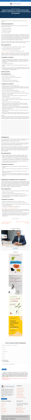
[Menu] (29, 4)
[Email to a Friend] (15, 218)
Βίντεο (2, 406)
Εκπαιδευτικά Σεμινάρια (20, 391)
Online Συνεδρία (3, 409)
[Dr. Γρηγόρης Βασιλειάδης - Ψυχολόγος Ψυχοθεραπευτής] (15, 4)
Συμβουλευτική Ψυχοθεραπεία (21, 397)
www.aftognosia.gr (21, 412)
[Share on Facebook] (12, 218)
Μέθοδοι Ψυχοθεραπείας (20, 394)
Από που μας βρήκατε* (5, 360)
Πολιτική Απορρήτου (4, 411)
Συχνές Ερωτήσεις (4, 408)
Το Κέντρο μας (3, 403)
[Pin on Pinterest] (17, 218)
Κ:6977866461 (20, 407)
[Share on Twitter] (14, 218)
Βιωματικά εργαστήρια (20, 389)
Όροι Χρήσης (3, 412)
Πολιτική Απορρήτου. (6, 377)
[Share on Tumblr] (18, 218)
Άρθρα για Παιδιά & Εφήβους (15, 8)
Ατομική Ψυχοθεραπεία (20, 388)
